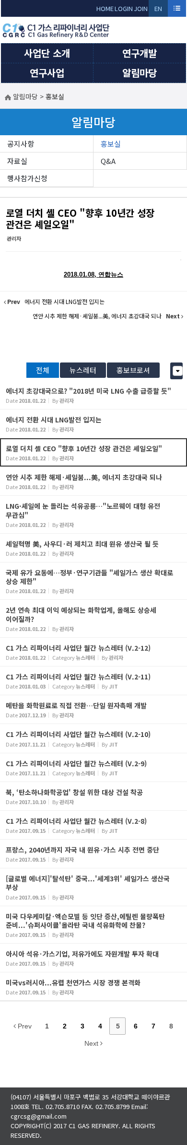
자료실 (17, 161)
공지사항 (20, 144)
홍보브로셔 (133, 370)
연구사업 (47, 73)
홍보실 (111, 144)
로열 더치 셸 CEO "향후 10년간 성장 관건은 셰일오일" (80, 218)
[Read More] (93, 395)
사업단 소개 (47, 53)
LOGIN (124, 8)
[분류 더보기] (178, 371)
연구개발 (139, 53)
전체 (42, 370)
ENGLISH (158, 10)
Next (92, 1043)
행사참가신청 (27, 178)
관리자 (14, 238)
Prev (24, 1026)
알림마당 (139, 73)
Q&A (108, 161)
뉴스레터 (83, 370)
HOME (105, 8)
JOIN (141, 8)
